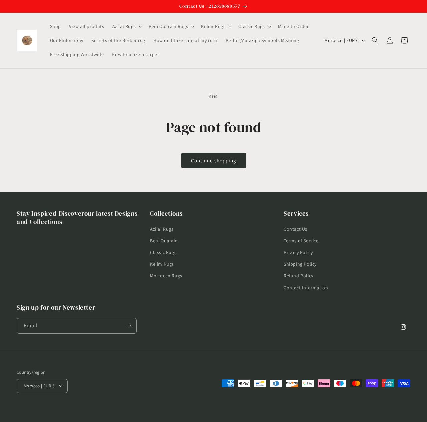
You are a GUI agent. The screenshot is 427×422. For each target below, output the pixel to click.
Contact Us (295, 229)
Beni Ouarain (164, 240)
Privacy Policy (298, 252)
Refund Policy (298, 276)
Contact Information (306, 287)
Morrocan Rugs (166, 276)
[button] (126, 26)
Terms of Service (301, 240)
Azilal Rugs (162, 229)
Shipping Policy (300, 264)
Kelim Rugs (162, 264)
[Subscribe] (129, 326)
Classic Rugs (163, 252)
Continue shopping (213, 160)
